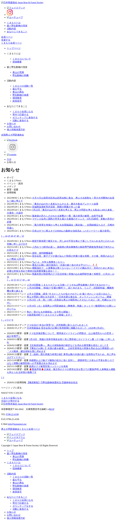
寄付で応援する (21, 114)
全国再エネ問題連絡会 (12, 135)
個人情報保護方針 (16, 129)
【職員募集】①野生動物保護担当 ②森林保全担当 (52, 382)
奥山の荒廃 (18, 72)
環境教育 (17, 98)
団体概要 (17, 62)
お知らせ (11, 123)
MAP (51, 409)
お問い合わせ (14, 126)
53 (23, 236)
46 (12, 236)
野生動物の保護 (21, 95)
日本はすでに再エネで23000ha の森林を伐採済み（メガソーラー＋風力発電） (71, 231)
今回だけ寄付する (10, 401)
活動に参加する (21, 120)
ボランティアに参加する (25, 117)
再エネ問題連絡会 (10, 429)
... (4, 236)
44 (6, 236)
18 (23, 280)
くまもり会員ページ (11, 43)
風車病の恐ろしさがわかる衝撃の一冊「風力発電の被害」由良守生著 (67, 216)
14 (12, 280)
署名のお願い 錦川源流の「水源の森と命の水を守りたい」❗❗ (65, 265)
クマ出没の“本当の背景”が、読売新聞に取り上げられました (57, 325)
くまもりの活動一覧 (23, 86)
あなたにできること (17, 31)
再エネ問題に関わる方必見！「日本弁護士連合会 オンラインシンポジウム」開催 (69, 297)
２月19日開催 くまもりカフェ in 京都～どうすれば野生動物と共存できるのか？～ (68, 285)
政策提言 (17, 101)
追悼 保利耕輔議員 (42, 253)
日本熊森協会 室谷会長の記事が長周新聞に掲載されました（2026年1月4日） (66, 328)
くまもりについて (22, 59)
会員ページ (7, 37)
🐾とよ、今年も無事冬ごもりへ (48, 262)
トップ (10, 450)
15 (15, 280)
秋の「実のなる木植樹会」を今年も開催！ (48, 312)
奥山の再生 (18, 92)
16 (18, 280)
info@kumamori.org (17, 424)
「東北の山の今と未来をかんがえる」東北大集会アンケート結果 (65, 204)
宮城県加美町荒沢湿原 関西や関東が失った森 (56, 207)
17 (20, 280)
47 (15, 236)
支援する (5, 40)
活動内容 (11, 28)
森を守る (17, 89)
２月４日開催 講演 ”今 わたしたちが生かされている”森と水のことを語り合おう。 (69, 294)
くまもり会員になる (23, 111)
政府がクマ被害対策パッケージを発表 (48, 366)
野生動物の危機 (21, 75)
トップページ (14, 48)
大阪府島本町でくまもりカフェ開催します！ (49, 315)
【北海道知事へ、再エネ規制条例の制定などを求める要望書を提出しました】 (69, 345)
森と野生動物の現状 (17, 25)
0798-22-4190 (12, 414)
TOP (9, 159)
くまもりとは (14, 22)
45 (9, 236)
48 (18, 236)
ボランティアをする (23, 506)
